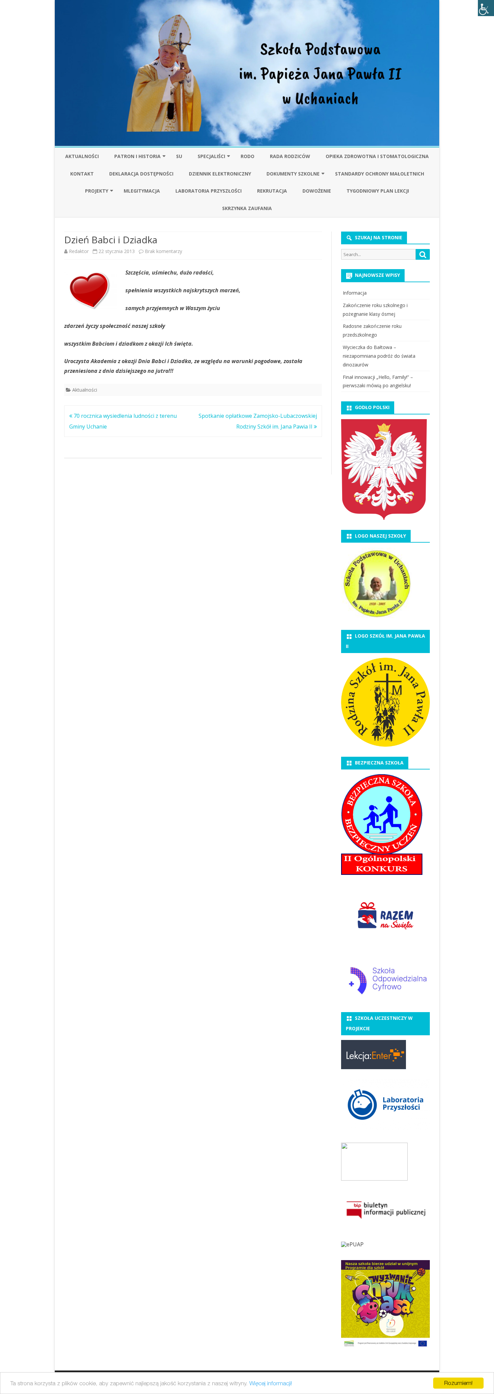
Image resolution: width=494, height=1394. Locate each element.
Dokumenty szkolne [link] (293, 173)
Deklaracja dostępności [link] (141, 173)
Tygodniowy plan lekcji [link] (377, 191)
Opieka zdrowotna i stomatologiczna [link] (377, 156)
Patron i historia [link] (137, 156)
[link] (486, 8)
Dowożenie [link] (316, 191)
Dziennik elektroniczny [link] (220, 173)
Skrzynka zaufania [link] (247, 208)
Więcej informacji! (270, 1383)
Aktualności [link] (82, 156)
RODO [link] (247, 156)
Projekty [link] (96, 191)
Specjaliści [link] (211, 156)
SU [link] (179, 156)
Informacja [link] (355, 293)
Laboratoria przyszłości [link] (208, 191)
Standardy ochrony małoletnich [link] (379, 173)
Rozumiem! (458, 1383)
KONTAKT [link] (82, 173)
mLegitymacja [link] (142, 191)
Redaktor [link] (79, 251)
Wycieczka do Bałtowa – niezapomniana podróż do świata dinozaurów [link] (379, 356)
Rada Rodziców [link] (290, 156)
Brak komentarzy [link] (163, 251)
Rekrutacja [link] (272, 191)
